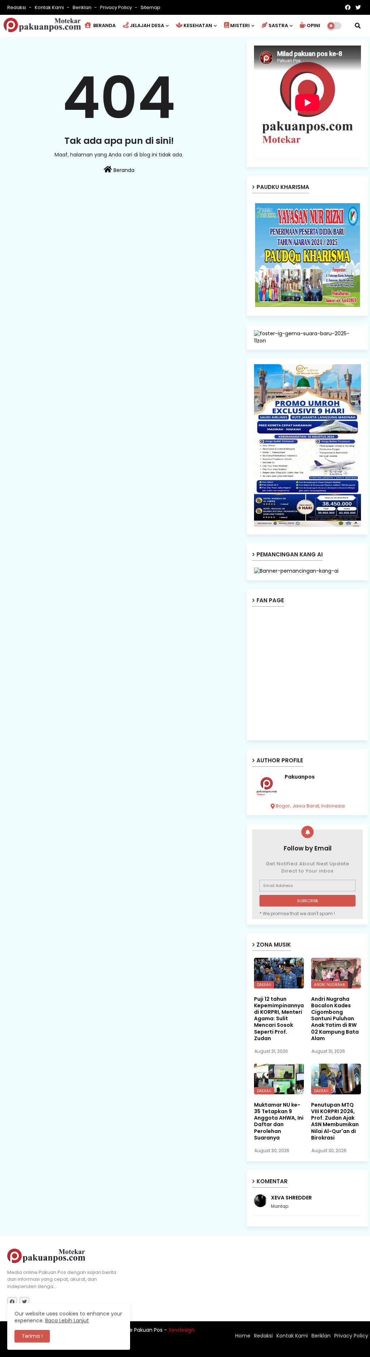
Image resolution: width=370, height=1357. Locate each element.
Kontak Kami (50, 7)
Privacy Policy (116, 7)
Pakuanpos (300, 777)
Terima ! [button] (32, 1336)
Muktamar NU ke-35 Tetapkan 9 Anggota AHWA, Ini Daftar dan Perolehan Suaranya (279, 1121)
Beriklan (82, 7)
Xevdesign (181, 1330)
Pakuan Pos (133, 1348)
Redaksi (17, 7)
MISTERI (240, 25)
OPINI (313, 25)
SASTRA (278, 25)
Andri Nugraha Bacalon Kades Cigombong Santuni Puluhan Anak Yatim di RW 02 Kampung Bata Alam (335, 1019)
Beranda (123, 170)
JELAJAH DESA (147, 25)
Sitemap (150, 7)
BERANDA (104, 25)
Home (242, 1335)
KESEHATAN (198, 25)
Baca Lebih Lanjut (67, 1320)
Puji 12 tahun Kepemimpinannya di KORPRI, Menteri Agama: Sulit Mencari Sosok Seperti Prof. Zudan (279, 1019)
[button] (357, 25)
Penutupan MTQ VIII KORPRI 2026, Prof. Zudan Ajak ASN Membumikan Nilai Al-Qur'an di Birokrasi (335, 1121)
